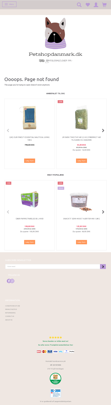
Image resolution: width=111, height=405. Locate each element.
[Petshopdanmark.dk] (55, 37)
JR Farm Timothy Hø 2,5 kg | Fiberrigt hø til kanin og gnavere (81, 138)
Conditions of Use (12, 306)
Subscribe (103, 266)
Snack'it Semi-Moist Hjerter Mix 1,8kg (81, 219)
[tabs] (79, 4)
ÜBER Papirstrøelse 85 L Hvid (30, 219)
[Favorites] (87, 4)
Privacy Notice (11, 309)
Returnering (10, 313)
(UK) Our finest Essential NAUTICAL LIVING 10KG (30, 138)
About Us (8, 320)
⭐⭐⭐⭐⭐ (55, 337)
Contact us (9, 316)
